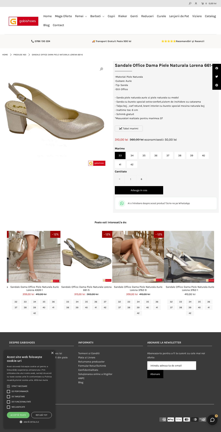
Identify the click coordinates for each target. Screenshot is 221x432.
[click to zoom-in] (101, 69)
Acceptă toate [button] (18, 415)
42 (132, 164)
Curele (161, 16)
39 (191, 155)
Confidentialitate (88, 369)
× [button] (52, 353)
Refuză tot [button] (41, 415)
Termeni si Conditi (89, 353)
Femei (79, 16)
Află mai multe (41, 380)
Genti (134, 16)
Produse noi (19, 54)
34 (132, 155)
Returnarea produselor (91, 361)
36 (155, 155)
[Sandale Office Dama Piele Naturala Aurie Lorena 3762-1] (190, 257)
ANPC (81, 378)
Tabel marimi (130, 128)
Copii (111, 16)
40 (203, 155)
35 (143, 155)
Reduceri (147, 16)
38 (179, 155)
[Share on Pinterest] (216, 85)
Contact (58, 25)
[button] (29, 422)
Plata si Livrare (86, 357)
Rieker (122, 16)
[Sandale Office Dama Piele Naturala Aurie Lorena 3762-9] (138, 257)
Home (47, 16)
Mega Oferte (63, 16)
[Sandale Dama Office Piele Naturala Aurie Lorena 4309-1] (34, 257)
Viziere (197, 16)
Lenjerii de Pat (179, 16)
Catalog (210, 16)
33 (120, 155)
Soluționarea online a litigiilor (95, 374)
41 (120, 164)
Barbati (96, 16)
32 (16, 301)
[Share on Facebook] (216, 68)
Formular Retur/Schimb (92, 365)
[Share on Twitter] (216, 76)
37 (167, 155)
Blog (46, 25)
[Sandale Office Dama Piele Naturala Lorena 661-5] (86, 257)
